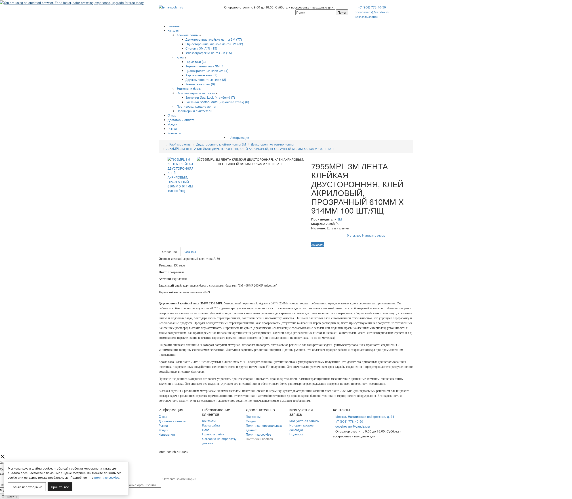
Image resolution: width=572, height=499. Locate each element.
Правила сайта (213, 434)
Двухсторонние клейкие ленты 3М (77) (213, 39)
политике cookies (106, 477)
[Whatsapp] (334, 445)
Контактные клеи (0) (200, 84)
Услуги (172, 124)
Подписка (296, 434)
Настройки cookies (259, 439)
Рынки (172, 128)
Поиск (342, 12)
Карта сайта (211, 425)
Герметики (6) (195, 61)
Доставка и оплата (181, 119)
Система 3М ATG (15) (201, 48)
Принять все (60, 486)
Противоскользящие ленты (196, 106)
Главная (174, 26)
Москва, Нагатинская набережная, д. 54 (364, 416)
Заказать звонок (366, 16)
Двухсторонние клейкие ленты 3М (221, 144)
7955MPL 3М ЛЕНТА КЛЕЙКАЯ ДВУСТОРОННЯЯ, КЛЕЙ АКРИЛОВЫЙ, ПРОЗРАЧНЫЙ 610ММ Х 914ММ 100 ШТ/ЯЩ (250, 148)
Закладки (296, 429)
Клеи (180, 57)
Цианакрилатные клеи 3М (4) (206, 70)
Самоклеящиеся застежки (196, 93)
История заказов (301, 425)
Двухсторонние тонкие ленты (272, 144)
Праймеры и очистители (194, 110)
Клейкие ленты (187, 35)
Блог (205, 429)
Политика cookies (258, 434)
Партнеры (253, 416)
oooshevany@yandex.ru (372, 12)
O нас (163, 416)
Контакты (174, 133)
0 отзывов (354, 235)
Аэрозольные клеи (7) (201, 75)
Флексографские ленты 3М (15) (208, 52)
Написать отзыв (373, 235)
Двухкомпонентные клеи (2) (205, 79)
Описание (169, 251)
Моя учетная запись (304, 420)
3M (339, 219)
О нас (172, 115)
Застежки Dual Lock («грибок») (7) (210, 97)
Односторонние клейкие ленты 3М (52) (214, 44)
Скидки (251, 421)
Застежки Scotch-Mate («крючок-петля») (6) (217, 102)
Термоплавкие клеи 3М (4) (205, 66)
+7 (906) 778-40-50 (372, 7)
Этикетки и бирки (189, 88)
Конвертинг (167, 434)
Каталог (173, 30)
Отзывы (190, 251)
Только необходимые (26, 486)
